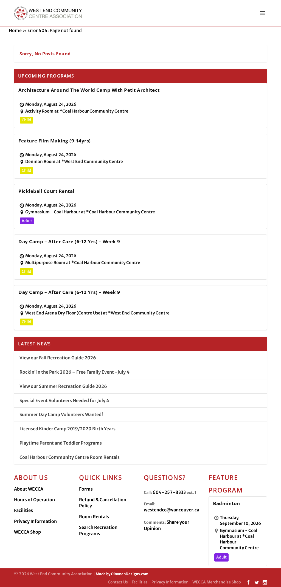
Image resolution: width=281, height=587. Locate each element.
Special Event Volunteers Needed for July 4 (64, 400)
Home (15, 30)
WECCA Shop (27, 532)
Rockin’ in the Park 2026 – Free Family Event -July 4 (74, 372)
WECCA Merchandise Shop (216, 582)
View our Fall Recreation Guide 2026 (57, 357)
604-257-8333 (169, 492)
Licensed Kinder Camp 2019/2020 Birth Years (67, 428)
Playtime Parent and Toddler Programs (60, 443)
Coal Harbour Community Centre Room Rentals (69, 457)
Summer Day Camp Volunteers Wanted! (61, 414)
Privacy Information (35, 521)
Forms (86, 489)
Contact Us (118, 582)
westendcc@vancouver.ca (171, 509)
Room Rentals (94, 516)
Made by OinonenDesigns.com (122, 574)
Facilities (23, 510)
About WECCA (28, 489)
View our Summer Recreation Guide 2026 (63, 386)
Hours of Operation (34, 499)
